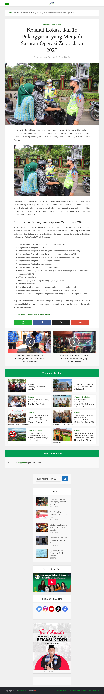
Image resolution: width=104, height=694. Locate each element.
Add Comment (49, 57)
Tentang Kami (62, 690)
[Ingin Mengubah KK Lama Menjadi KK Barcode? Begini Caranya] (43, 553)
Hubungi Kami (94, 690)
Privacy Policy (82, 690)
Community (72, 690)
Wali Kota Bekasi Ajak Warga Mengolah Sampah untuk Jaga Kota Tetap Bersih (38, 402)
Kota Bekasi (57, 25)
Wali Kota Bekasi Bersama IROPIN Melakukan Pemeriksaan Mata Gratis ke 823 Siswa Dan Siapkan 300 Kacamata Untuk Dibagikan (73, 419)
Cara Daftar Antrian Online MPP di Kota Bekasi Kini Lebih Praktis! (83, 387)
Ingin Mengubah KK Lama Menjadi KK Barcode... (57, 553)
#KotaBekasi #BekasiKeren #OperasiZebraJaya (34, 314)
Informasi (46, 25)
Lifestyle (39, 431)
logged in (22, 462)
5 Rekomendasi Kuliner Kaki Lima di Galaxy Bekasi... (58, 527)
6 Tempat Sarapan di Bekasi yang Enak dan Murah (58, 501)
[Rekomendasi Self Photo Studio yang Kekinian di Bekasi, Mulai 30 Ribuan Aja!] (43, 540)
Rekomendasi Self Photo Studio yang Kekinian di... (59, 540)
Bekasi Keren (22, 691)
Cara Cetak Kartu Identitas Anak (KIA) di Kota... (58, 514)
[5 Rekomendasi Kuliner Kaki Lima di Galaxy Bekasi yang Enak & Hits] (43, 527)
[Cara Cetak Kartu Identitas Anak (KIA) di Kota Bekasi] (43, 514)
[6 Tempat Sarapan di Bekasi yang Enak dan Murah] (43, 501)
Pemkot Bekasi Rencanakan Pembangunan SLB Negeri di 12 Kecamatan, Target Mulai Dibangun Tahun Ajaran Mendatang (74, 437)
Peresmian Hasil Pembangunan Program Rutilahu (36, 387)
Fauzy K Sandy (64, 57)
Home (10, 13)
